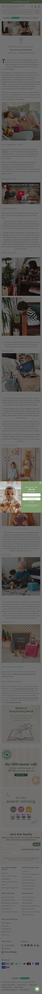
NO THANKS (31, 502)
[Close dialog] (40, 483)
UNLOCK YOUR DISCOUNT (31, 498)
